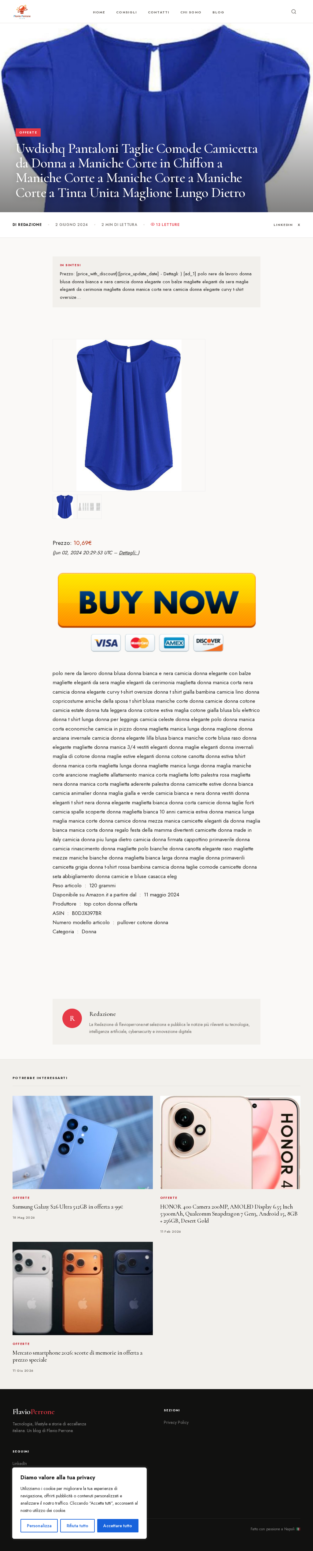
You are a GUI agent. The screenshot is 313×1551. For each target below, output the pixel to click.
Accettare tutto (117, 1526)
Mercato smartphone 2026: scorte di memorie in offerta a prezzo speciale (77, 1356)
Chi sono (190, 12)
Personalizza (39, 1526)
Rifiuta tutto (77, 1526)
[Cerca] (293, 11)
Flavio (33, 1412)
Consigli (126, 12)
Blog (218, 12)
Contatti (158, 12)
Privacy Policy (176, 1422)
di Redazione (27, 224)
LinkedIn (283, 224)
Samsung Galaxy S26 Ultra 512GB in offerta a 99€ (68, 1206)
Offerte (28, 132)
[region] (79, 1503)
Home (99, 12)
